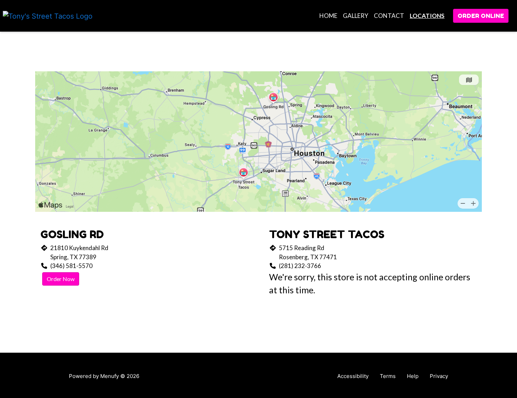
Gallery (355, 15)
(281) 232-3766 (300, 265)
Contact (389, 15)
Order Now (61, 278)
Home (328, 15)
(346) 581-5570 (71, 265)
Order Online (481, 15)
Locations (427, 15)
